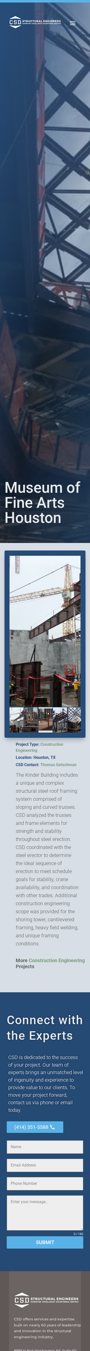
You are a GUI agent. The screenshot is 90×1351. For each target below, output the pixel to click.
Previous (12, 719)
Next (78, 719)
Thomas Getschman (58, 764)
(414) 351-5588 (31, 1127)
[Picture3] (45, 631)
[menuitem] (72, 23)
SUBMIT (45, 1242)
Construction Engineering (57, 960)
